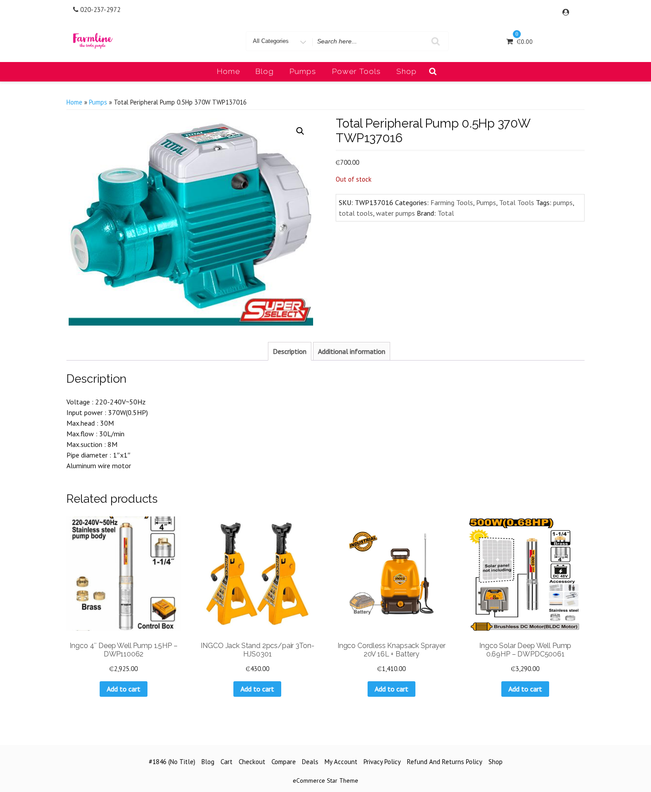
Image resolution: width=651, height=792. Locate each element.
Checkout (252, 761)
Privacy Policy (382, 761)
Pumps (303, 71)
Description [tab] (289, 351)
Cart (226, 761)
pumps (563, 202)
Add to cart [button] (123, 688)
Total (446, 213)
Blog (265, 71)
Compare (283, 761)
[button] (300, 131)
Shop (406, 71)
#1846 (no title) (172, 761)
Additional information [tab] (351, 351)
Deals (310, 761)
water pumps (395, 213)
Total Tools (516, 202)
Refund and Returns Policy (444, 761)
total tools (356, 213)
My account (341, 761)
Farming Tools (451, 202)
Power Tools (356, 71)
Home (228, 71)
